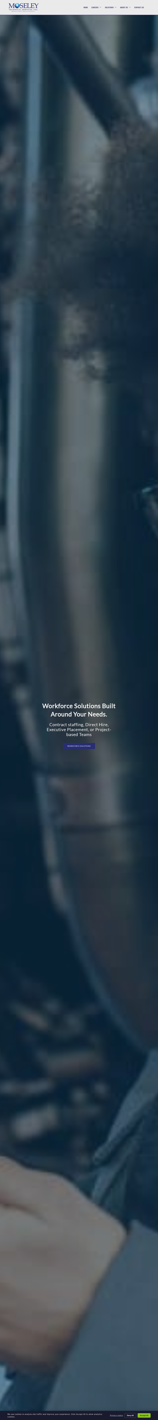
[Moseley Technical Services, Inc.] (24, 7)
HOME (86, 7)
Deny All (130, 1415)
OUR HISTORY (79, 741)
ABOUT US (124, 7)
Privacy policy (116, 1415)
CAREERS (95, 7)
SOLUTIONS (109, 7)
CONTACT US (139, 7)
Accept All (144, 1415)
